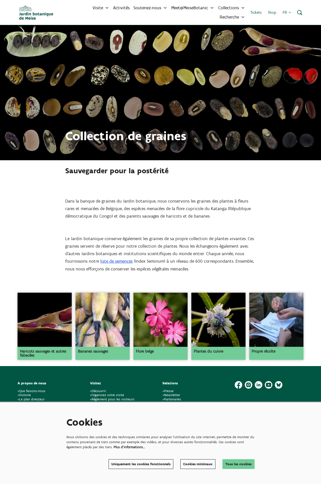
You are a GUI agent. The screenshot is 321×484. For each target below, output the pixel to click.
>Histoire (24, 395)
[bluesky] (278, 385)
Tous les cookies (238, 464)
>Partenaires (172, 399)
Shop (272, 12)
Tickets (256, 12)
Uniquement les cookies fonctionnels (141, 464)
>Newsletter (171, 395)
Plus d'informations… (129, 447)
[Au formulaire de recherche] (299, 12)
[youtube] (268, 385)
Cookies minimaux (198, 464)
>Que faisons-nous (31, 391)
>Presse (168, 391)
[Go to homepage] (36, 12)
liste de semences (116, 261)
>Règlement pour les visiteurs (112, 399)
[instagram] (248, 385)
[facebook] (238, 385)
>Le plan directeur (32, 399)
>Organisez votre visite (107, 395)
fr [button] (285, 12)
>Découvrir (98, 391)
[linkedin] (258, 385)
